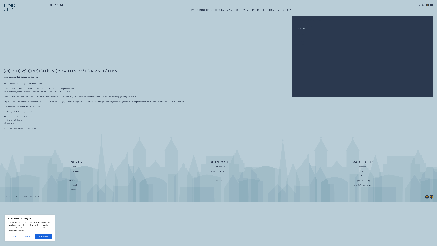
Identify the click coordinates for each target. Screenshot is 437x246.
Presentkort (203, 10)
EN (420, 5)
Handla (219, 10)
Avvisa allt (27, 236)
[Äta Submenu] (231, 10)
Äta (228, 10)
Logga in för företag (362, 180)
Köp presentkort (218, 167)
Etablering (362, 167)
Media (270, 10)
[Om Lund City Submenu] (292, 10)
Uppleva (245, 10)
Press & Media (362, 176)
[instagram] (431, 5)
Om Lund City (284, 10)
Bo (236, 10)
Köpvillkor (218, 180)
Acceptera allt (43, 236)
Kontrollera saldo (218, 176)
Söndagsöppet (74, 171)
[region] (30, 228)
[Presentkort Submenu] (211, 10)
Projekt (362, 171)
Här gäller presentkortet (218, 171)
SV (423, 5)
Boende (75, 185)
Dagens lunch (74, 180)
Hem (191, 10)
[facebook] (427, 5)
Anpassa (14, 236)
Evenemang (258, 10)
